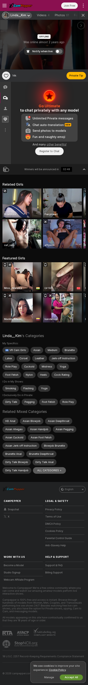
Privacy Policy (53, 509)
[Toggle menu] (4, 5)
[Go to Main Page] (26, 5)
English (69, 489)
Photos (62, 15)
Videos (43, 15)
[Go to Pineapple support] (6, 644)
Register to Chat (49, 151)
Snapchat (13, 509)
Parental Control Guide (58, 538)
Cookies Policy (54, 531)
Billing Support (54, 572)
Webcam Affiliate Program (19, 579)
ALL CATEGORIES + (49, 470)
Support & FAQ (54, 565)
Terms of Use (53, 516)
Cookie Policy (57, 669)
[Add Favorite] (6, 76)
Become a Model (14, 565)
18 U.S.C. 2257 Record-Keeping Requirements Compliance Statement (43, 656)
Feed (77, 15)
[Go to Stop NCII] (26, 643)
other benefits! (57, 144)
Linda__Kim (11, 336)
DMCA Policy (53, 523)
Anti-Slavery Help (55, 545)
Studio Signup (12, 572)
